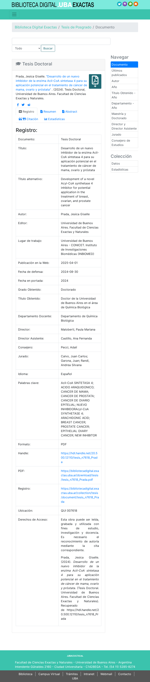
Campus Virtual (49, 674)
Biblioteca (25, 674)
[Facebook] (18, 105)
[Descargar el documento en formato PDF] (95, 84)
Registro (28, 111)
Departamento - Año (123, 105)
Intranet (89, 674)
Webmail (106, 674)
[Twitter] (23, 105)
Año (114, 87)
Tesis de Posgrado (76, 27)
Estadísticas (120, 169)
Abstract (70, 111)
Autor (115, 81)
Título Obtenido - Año (123, 95)
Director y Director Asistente (124, 126)
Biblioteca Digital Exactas (36, 27)
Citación (32, 119)
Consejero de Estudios (121, 143)
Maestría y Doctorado (119, 116)
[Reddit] (29, 105)
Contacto (124, 674)
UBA (75, 678)
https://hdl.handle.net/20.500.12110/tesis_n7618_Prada (79, 457)
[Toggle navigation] (14, 14)
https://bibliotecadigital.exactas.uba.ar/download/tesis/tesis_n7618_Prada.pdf (80, 475)
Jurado (116, 134)
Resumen (49, 111)
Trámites (72, 674)
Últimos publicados (119, 73)
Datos (116, 163)
